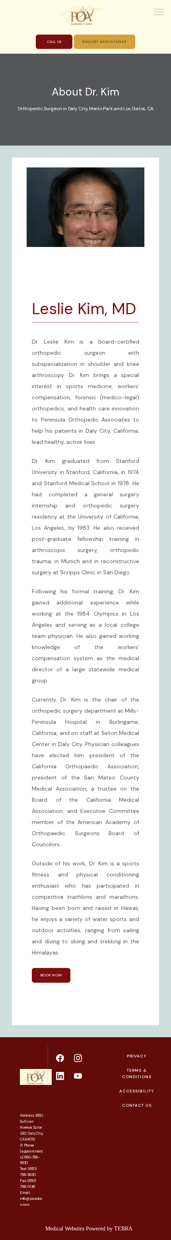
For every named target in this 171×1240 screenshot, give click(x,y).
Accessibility (136, 1091)
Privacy (136, 1056)
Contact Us (137, 1105)
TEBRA (123, 1229)
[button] (159, 13)
